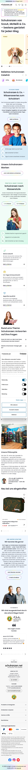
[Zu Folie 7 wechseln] (17, 66)
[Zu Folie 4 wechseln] (13, 66)
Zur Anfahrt (14, 680)
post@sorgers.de (16, 688)
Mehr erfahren (14, 119)
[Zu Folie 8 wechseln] (11, 419)
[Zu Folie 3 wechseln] (4, 419)
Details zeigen (19, 400)
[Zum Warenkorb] (22, 5)
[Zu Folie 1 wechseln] (6, 66)
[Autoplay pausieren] (1, 66)
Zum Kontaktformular (14, 691)
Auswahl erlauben (14, 409)
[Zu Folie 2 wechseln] (7, 66)
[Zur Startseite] (6, 4)
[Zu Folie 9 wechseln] (20, 66)
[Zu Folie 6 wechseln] (8, 419)
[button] (1, 419)
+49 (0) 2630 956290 (16, 686)
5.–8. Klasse (20, 204)
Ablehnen (14, 414)
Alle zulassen (13, 404)
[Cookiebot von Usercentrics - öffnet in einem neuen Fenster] (20, 354)
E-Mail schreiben (14, 577)
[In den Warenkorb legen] (24, 497)
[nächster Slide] (26, 75)
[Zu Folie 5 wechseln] (14, 66)
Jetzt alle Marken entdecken (12, 173)
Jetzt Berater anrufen (14, 572)
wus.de (19, 768)
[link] (14, 510)
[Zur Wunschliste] (19, 5)
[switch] (24, 384)
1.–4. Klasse (7, 204)
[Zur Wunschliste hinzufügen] (24, 494)
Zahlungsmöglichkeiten (8, 726)
